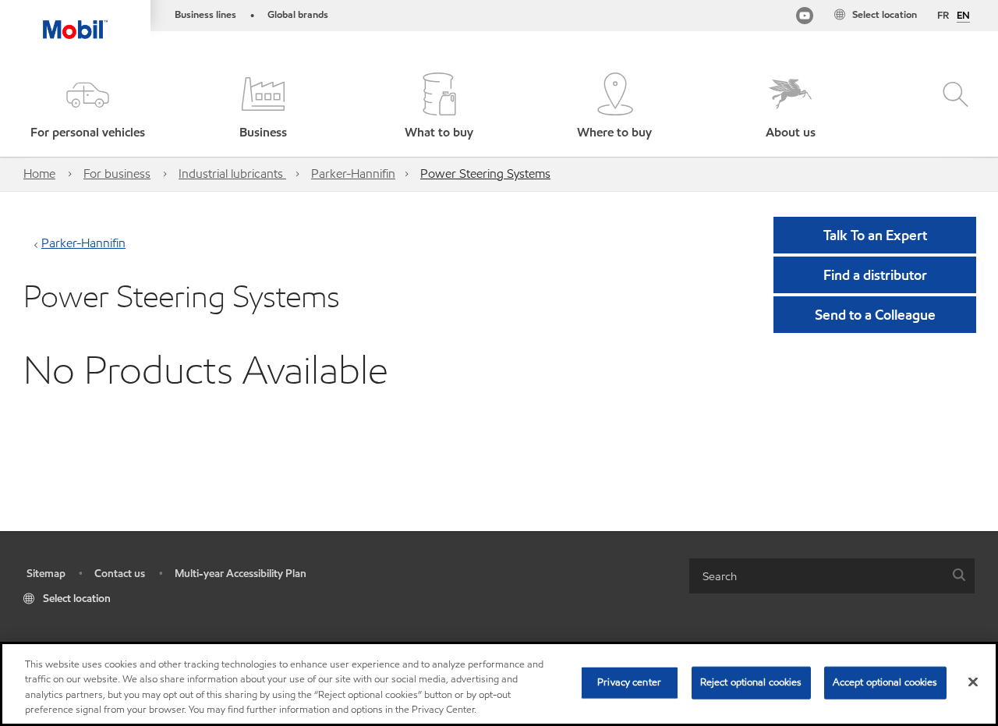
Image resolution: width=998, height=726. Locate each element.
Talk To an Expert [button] (875, 235)
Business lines (205, 15)
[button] (88, 107)
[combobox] (832, 575)
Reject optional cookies (751, 682)
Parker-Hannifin (353, 173)
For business (116, 173)
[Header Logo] (75, 19)
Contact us (119, 573)
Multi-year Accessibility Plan (240, 573)
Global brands (297, 15)
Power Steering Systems (485, 173)
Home (39, 173)
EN (963, 16)
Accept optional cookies (885, 682)
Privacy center (629, 682)
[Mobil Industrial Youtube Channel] (804, 18)
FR (943, 16)
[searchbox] (816, 575)
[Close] (973, 681)
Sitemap (46, 573)
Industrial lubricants (232, 173)
